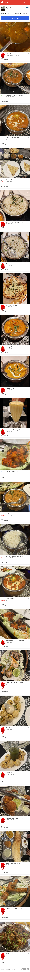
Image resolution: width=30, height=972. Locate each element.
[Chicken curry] (15, 371)
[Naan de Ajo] (15, 163)
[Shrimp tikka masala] (15, 330)
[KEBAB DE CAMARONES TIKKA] (15, 624)
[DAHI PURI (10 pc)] (15, 711)
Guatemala (13, 969)
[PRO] (3, 224)
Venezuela (8, 969)
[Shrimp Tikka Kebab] (15, 454)
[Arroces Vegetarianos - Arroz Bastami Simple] (15, 539)
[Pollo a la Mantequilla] (15, 120)
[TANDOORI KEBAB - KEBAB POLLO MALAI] (15, 665)
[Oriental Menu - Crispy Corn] (15, 801)
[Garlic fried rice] (15, 247)
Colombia (3, 969)
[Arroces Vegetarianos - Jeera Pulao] (15, 205)
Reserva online (15, 18)
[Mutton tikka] (15, 937)
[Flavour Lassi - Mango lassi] (15, 413)
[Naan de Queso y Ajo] (15, 288)
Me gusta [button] (5, 59)
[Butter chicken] (15, 581)
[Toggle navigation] (27, 2)
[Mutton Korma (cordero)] (15, 497)
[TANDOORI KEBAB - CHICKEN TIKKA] (15, 78)
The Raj (8, 7)
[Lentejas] (15, 37)
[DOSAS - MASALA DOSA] (15, 846)
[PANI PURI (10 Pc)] (15, 756)
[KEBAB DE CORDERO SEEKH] (15, 891)
